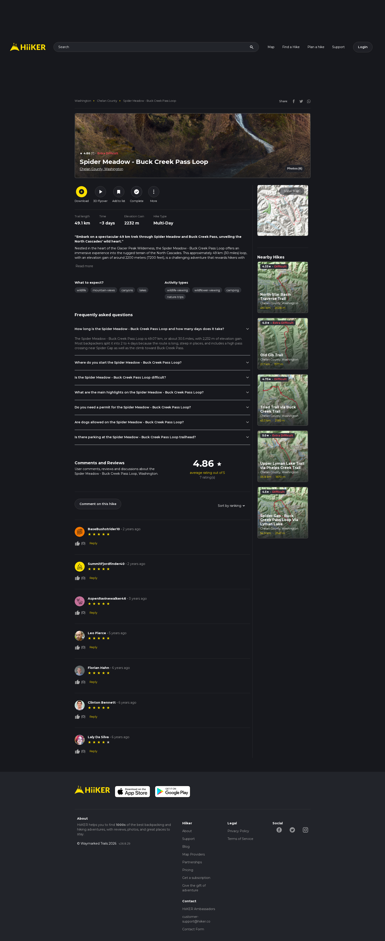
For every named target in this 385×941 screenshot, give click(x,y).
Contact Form (193, 929)
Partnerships (192, 862)
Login (363, 47)
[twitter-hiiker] (292, 830)
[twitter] (300, 101)
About (187, 831)
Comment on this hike (98, 504)
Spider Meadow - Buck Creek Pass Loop (149, 100)
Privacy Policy (238, 831)
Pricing (187, 870)
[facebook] (292, 101)
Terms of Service (240, 839)
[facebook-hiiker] (279, 830)
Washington (83, 100)
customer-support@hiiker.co (196, 919)
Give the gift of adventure (194, 888)
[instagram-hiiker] (305, 830)
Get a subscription (196, 878)
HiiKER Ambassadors (198, 909)
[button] (84, 266)
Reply (93, 543)
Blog (186, 847)
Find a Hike (291, 47)
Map (271, 47)
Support (338, 47)
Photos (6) (294, 168)
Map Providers (193, 854)
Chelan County (107, 100)
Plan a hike (315, 47)
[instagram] (307, 101)
